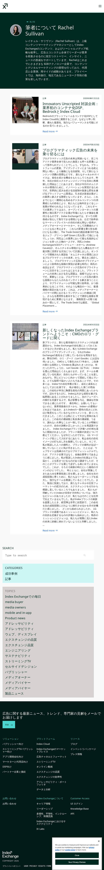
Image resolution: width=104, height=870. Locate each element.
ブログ (74, 743)
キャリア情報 (43, 803)
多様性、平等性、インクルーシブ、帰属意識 (52, 815)
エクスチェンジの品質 (21, 640)
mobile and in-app (18, 613)
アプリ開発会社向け (13, 756)
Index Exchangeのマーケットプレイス (51, 750)
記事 (8, 579)
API (72, 813)
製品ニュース (14, 693)
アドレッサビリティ (19, 623)
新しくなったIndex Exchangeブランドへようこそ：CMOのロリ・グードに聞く (71, 334)
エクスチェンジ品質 (19, 645)
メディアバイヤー (18, 683)
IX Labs (41, 828)
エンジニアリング (18, 650)
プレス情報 (76, 754)
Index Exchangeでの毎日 (23, 597)
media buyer (14, 602)
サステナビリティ (18, 656)
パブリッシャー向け (13, 743)
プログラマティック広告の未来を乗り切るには (70, 152)
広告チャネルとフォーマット (52, 756)
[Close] (99, 841)
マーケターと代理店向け (15, 761)
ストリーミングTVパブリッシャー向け (18, 750)
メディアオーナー (17, 677)
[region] (77, 853)
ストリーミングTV (18, 661)
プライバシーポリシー (12, 866)
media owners (15, 607)
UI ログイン (77, 803)
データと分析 (43, 789)
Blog (32, 22)
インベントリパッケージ (83, 748)
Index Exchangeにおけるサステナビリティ (51, 822)
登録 (7, 724)
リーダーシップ (45, 808)
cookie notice (70, 850)
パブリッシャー (16, 672)
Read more (49, 131)
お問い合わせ (9, 803)
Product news (15, 618)
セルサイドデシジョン (21, 667)
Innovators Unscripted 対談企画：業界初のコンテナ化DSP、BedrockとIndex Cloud (71, 107)
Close (77, 855)
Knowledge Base (80, 808)
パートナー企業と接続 (14, 771)
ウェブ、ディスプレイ (21, 634)
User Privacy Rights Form (37, 866)
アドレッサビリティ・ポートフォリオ (52, 783)
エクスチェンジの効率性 (49, 776)
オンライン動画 (45, 766)
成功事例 (11, 574)
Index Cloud (43, 743)
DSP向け (7, 766)
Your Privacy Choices (77, 862)
